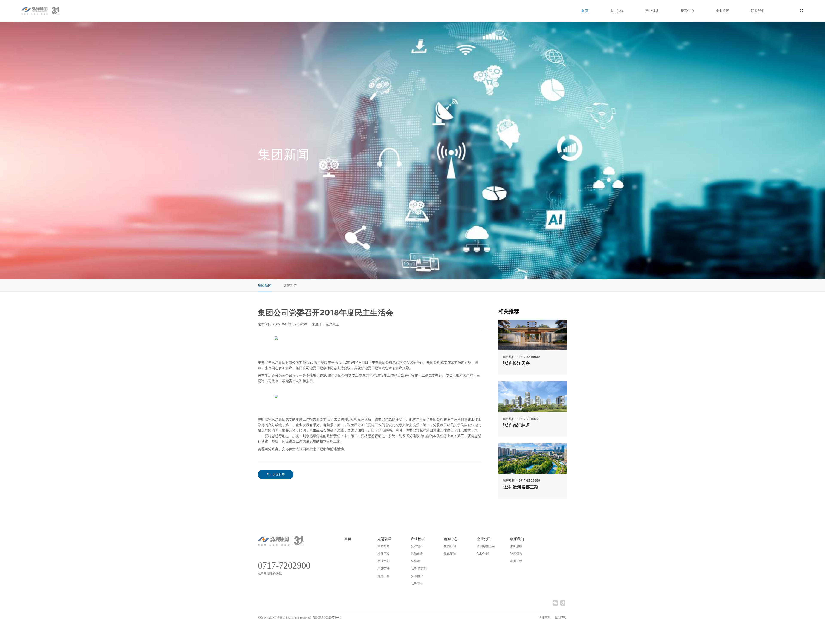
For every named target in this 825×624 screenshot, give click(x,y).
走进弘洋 (617, 11)
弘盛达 (415, 561)
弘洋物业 (417, 576)
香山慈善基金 (486, 546)
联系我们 (758, 11)
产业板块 (652, 11)
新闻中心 (687, 11)
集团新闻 (265, 285)
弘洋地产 (417, 546)
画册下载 (516, 561)
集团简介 (383, 546)
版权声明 (561, 617)
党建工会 (383, 576)
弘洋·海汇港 (419, 568)
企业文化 (383, 561)
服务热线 (516, 546)
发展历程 (383, 553)
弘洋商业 (417, 583)
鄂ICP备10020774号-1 (327, 617)
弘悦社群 (483, 553)
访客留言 (516, 553)
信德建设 (417, 553)
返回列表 (279, 474)
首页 (585, 11)
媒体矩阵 (290, 285)
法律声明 (545, 617)
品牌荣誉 (383, 568)
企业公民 (722, 11)
